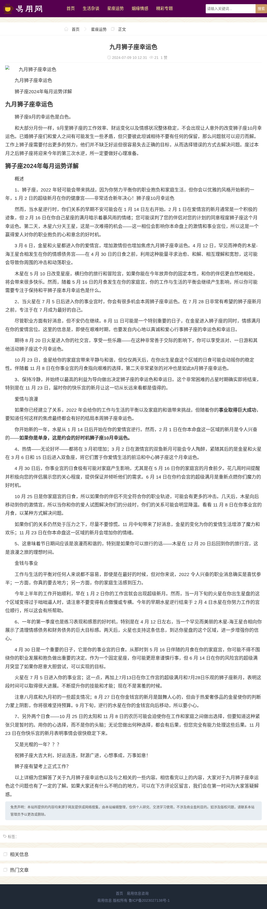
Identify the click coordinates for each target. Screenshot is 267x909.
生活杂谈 (91, 8)
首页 (70, 8)
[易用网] (30, 16)
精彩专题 (164, 8)
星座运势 (115, 8)
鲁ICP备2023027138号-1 (149, 900)
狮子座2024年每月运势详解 (43, 91)
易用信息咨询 (138, 893)
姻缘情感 (140, 8)
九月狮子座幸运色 (33, 80)
